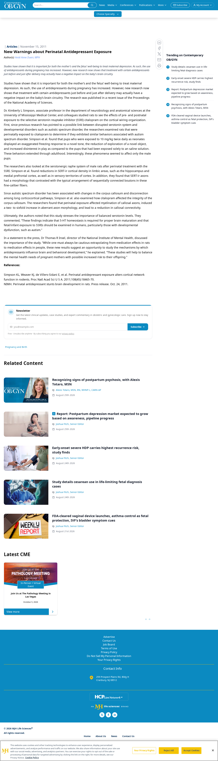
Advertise (109, 637)
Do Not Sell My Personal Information (109, 656)
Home (87, 736)
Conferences (126, 5)
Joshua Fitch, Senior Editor (70, 423)
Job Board (109, 644)
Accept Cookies (191, 750)
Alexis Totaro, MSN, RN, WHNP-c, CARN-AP (78, 389)
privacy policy (68, 333)
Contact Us (109, 640)
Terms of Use (109, 648)
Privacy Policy (109, 652)
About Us (101, 736)
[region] (109, 751)
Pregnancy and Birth (16, 346)
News (102, 5)
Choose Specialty (106, 14)
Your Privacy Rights (109, 660)
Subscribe (136, 326)
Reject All (169, 750)
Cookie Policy (32, 757)
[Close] (212, 750)
